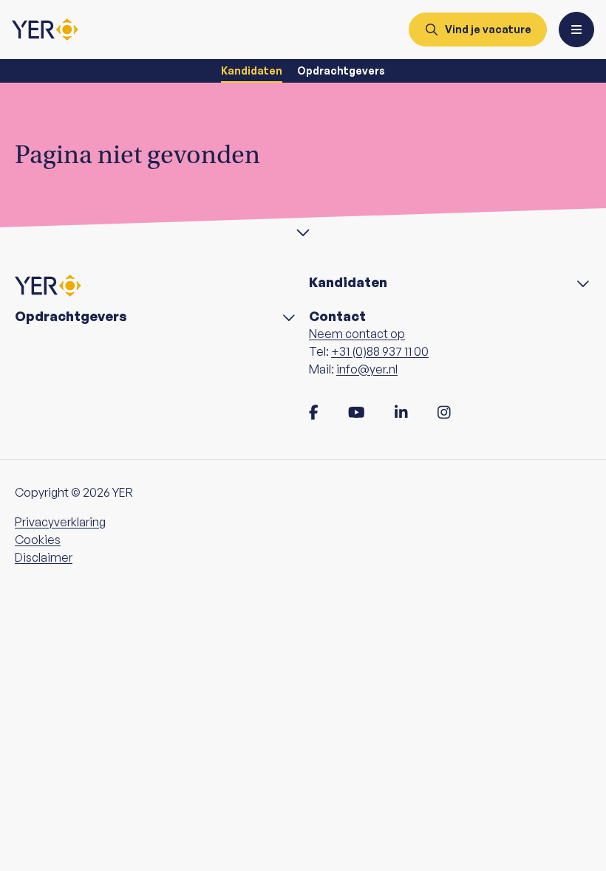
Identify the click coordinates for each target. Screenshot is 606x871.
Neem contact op (357, 333)
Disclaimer (43, 557)
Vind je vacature (488, 29)
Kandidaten (251, 70)
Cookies (38, 539)
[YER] (45, 29)
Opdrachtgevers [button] (71, 316)
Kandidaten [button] (348, 282)
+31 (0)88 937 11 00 (380, 351)
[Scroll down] (303, 230)
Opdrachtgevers (341, 70)
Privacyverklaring (60, 521)
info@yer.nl (367, 369)
